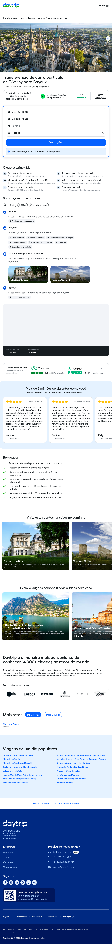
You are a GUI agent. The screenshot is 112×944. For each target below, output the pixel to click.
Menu (102, 5)
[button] (25, 420)
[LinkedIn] (17, 882)
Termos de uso (9, 929)
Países (22, 18)
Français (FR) (53, 916)
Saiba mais (34, 567)
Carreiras (8, 862)
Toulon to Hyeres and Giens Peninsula (20, 767)
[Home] (11, 5)
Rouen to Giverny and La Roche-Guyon (74, 763)
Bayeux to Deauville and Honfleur (18, 755)
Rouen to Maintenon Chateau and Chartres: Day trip (81, 755)
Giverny (41, 18)
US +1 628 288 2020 (62, 857)
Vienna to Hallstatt (65, 782)
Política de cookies (24, 929)
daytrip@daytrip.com (63, 867)
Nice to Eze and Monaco (68, 775)
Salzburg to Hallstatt (12, 771)
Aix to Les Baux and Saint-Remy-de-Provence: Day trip (81, 759)
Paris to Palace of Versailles (15, 782)
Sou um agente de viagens (67, 803)
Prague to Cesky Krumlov (68, 771)
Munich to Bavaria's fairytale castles (19, 778)
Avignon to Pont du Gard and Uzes (72, 767)
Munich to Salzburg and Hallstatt (71, 778)
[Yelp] (34, 882)
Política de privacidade (44, 929)
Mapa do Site (10, 867)
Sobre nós (8, 852)
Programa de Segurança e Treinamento (72, 929)
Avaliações (100, 97)
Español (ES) (22, 916)
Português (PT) (69, 916)
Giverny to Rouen (11, 724)
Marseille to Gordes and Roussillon (18, 763)
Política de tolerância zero (13, 933)
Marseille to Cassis (11, 759)
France (31, 18)
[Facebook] (5, 882)
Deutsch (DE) (37, 916)
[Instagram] (11, 882)
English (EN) (7, 916)
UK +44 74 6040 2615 (63, 862)
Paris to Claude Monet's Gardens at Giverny (23, 775)
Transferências (10, 18)
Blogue (6, 857)
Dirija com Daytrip (41, 803)
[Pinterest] (22, 882)
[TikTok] (28, 882)
